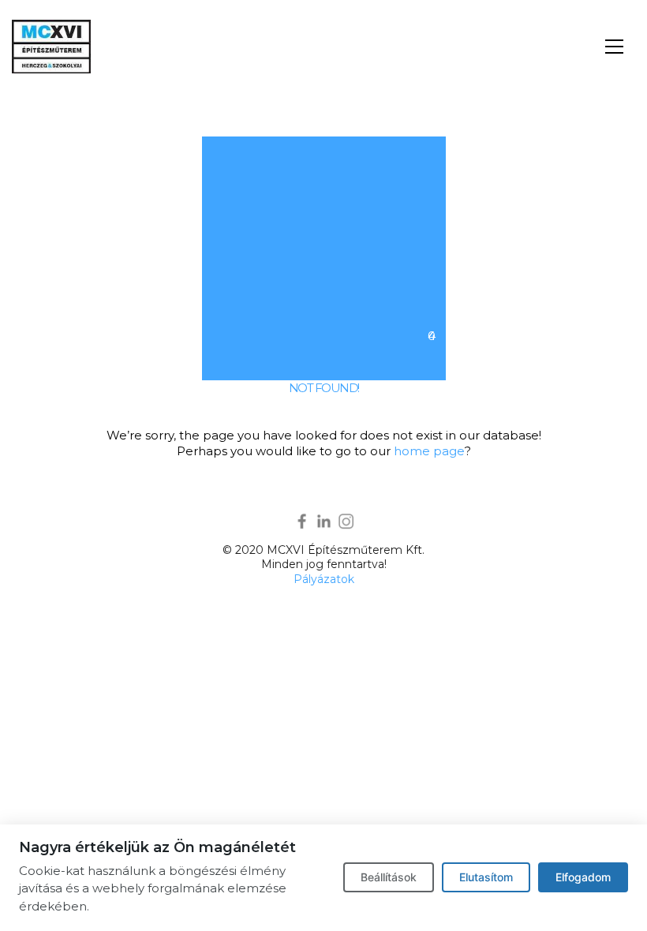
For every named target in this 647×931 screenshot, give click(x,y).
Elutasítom (486, 877)
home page (429, 450)
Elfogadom (583, 877)
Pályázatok (324, 579)
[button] (614, 47)
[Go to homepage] (51, 46)
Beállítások (389, 877)
